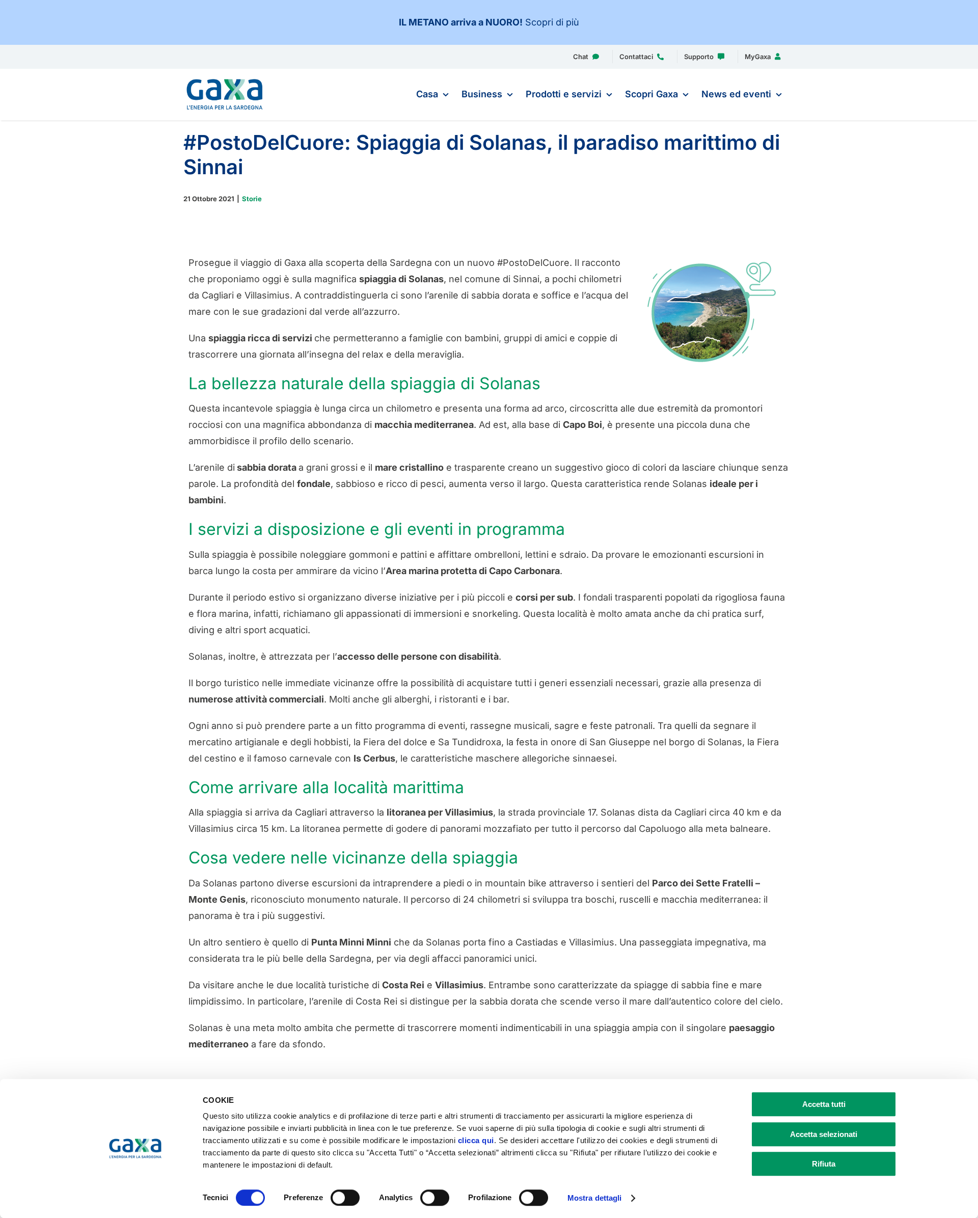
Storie (252, 199)
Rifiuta (823, 1163)
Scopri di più (552, 22)
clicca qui (476, 1140)
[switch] (345, 1197)
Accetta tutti (824, 1104)
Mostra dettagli (594, 1198)
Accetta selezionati (823, 1134)
